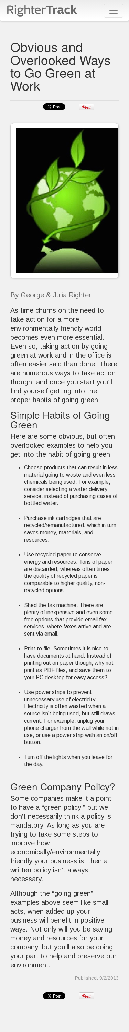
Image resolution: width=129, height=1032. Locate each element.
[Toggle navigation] (113, 11)
